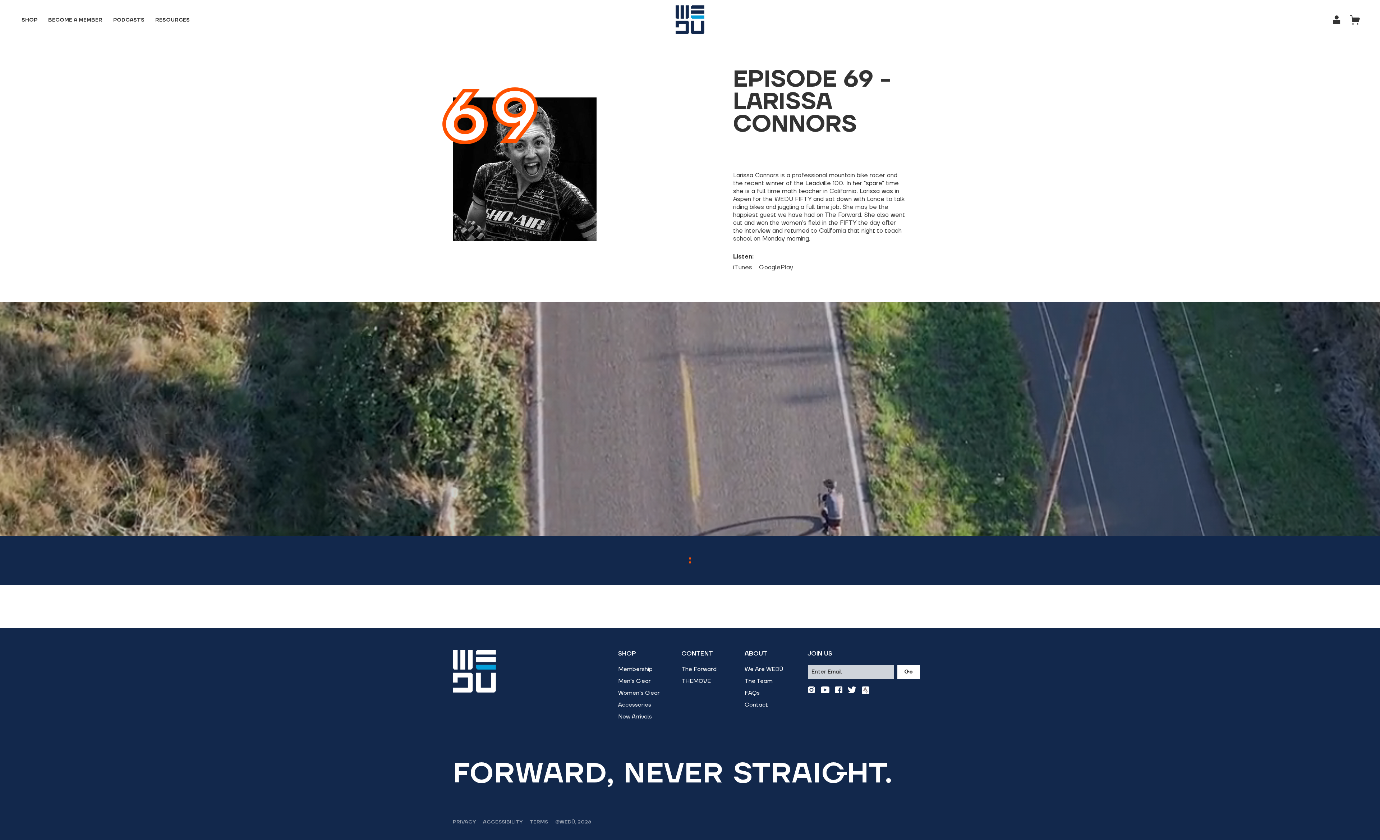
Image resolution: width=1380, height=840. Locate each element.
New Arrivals (635, 716)
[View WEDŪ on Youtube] (825, 690)
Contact (756, 704)
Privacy (464, 822)
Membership (635, 669)
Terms (539, 822)
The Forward (699, 669)
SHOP (627, 654)
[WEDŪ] (690, 19)
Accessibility (503, 822)
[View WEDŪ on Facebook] (838, 690)
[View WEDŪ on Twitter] (852, 690)
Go (908, 671)
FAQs (752, 693)
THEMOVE (696, 681)
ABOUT (756, 654)
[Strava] (865, 690)
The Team (759, 681)
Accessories (634, 704)
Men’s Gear (634, 681)
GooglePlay (776, 267)
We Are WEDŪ (764, 669)
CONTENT (697, 654)
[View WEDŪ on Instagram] (811, 690)
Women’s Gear (639, 693)
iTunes (742, 267)
